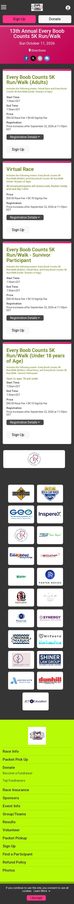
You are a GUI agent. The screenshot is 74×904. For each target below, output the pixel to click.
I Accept (36, 898)
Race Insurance (16, 790)
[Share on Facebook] (26, 58)
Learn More (40, 891)
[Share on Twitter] (33, 58)
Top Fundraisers (14, 780)
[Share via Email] (40, 58)
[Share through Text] (47, 58)
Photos (9, 870)
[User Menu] (68, 7)
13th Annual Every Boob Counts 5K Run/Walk (37, 33)
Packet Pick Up (15, 759)
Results (9, 822)
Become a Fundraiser (18, 773)
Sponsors (11, 798)
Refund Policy (14, 862)
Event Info (11, 806)
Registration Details (23, 137)
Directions (38, 50)
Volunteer (11, 830)
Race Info (11, 751)
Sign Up (19, 19)
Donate (55, 19)
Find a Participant (18, 854)
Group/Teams (14, 814)
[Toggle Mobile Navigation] (3, 7)
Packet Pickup (15, 838)
